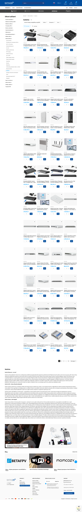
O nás (33, 485)
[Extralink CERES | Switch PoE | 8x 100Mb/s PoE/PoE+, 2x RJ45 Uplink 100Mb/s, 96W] (30, 199)
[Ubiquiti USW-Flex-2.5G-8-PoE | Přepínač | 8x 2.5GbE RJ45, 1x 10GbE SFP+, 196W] (70, 253)
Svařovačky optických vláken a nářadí (13, 66)
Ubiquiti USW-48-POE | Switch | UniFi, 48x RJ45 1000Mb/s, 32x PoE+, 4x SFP (29, 100)
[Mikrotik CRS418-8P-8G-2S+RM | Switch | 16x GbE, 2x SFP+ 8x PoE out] (43, 35)
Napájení (8, 78)
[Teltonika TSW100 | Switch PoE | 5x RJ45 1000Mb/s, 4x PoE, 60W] (56, 335)
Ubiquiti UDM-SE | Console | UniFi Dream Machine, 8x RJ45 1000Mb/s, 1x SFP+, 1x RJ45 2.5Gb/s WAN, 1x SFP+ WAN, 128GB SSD (43, 318)
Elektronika (8, 32)
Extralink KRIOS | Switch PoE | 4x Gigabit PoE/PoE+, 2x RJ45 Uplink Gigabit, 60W (29, 45)
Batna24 (24, 15)
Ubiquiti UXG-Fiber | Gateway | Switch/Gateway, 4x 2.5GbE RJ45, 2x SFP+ (56, 209)
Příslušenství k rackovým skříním (12, 42)
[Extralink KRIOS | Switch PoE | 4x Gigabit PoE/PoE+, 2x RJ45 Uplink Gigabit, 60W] (30, 35)
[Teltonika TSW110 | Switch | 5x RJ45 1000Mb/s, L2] (43, 335)
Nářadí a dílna (8, 36)
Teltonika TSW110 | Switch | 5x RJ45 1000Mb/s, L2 (43, 345)
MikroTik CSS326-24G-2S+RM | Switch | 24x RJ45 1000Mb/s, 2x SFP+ (29, 72)
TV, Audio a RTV (8, 25)
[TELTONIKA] (41, 11)
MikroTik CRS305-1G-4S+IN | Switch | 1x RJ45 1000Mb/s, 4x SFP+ (56, 127)
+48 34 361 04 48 (68, 482)
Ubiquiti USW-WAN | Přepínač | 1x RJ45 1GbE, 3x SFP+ (29, 236)
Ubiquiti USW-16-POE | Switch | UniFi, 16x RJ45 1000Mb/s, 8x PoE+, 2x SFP (56, 100)
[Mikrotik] (27, 11)
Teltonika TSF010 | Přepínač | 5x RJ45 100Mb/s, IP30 (70, 345)
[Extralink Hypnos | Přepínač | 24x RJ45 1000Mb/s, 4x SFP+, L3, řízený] (43, 171)
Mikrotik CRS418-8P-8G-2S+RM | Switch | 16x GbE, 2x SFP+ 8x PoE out (43, 45)
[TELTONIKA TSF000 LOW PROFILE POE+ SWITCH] (70, 117)
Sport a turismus (9, 80)
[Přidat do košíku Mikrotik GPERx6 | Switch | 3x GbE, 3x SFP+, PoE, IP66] (58, 77)
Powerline (8, 61)
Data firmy (34, 491)
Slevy (20, 480)
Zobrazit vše (75, 451)
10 (68, 361)
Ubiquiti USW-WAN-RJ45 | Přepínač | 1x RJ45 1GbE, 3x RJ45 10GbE (69, 209)
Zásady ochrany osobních (36, 483)
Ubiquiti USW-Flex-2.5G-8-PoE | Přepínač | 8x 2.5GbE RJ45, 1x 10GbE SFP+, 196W (70, 263)
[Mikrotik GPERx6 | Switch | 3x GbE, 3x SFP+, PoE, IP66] (56, 62)
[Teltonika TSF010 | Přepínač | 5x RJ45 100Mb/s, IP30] (70, 335)
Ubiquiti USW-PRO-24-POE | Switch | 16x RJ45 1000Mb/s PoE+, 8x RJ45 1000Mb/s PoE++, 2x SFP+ (29, 263)
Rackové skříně (9, 68)
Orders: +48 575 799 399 (68, 490)
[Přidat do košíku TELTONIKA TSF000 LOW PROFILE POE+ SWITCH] (71, 132)
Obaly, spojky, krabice (10, 57)
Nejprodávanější (22, 483)
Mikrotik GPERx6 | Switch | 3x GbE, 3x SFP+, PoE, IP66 (56, 72)
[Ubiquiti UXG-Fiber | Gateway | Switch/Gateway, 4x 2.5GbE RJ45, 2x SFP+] (56, 199)
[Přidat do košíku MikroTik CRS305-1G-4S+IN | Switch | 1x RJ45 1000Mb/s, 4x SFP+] (58, 132)
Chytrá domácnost (9, 30)
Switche (7, 70)
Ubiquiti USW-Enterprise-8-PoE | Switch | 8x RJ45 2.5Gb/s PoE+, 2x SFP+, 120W (43, 291)
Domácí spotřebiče (9, 19)
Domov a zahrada (9, 27)
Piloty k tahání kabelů (10, 59)
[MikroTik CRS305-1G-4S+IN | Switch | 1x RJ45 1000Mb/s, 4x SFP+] (56, 117)
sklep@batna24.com (68, 480)
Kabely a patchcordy (10, 49)
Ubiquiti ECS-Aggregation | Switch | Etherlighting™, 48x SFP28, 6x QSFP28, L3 (56, 318)
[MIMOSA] (54, 11)
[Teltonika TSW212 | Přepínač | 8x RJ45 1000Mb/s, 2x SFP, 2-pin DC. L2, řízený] (70, 35)
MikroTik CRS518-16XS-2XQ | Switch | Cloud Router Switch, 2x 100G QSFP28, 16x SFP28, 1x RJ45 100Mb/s (29, 127)
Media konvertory (9, 53)
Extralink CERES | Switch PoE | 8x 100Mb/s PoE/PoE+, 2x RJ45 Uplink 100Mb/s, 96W (29, 209)
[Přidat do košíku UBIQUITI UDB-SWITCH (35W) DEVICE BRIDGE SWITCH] (31, 159)
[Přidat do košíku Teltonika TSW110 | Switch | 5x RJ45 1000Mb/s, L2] (44, 350)
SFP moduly (8, 51)
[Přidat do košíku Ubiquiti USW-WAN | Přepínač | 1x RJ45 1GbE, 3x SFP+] (31, 241)
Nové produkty (22, 482)
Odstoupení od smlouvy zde (25, 485)
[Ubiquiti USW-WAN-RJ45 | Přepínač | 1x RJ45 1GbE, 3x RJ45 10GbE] (70, 199)
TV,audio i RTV (8, 86)
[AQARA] (68, 11)
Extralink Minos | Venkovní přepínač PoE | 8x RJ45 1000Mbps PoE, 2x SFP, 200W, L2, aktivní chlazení (70, 154)
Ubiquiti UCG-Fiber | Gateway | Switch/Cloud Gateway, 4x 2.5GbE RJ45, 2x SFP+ (56, 45)
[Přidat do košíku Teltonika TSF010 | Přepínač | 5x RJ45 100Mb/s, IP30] (71, 350)
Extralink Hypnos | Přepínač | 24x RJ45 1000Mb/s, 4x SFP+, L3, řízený (43, 182)
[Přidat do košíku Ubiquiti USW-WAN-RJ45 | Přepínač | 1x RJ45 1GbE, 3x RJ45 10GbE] (71, 214)
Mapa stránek (34, 493)
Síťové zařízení (8, 38)
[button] (54, 3)
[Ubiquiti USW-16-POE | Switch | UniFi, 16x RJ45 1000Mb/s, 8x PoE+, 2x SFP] (56, 89)
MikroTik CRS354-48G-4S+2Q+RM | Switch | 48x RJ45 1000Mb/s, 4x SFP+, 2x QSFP (43, 72)
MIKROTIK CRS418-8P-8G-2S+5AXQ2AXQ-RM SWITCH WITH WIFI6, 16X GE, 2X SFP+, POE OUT (56, 154)
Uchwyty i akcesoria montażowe (12, 72)
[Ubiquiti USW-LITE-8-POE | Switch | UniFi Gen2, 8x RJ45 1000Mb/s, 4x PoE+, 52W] (43, 253)
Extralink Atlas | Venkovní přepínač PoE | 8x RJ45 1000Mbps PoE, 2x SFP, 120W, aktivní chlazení (43, 209)
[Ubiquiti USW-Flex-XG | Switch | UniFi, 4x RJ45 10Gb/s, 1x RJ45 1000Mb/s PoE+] (56, 253)
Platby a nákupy (35, 486)
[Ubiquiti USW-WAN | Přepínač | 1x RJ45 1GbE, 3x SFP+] (30, 226)
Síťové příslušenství (9, 46)
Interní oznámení (35, 494)
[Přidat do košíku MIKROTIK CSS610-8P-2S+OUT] (44, 159)
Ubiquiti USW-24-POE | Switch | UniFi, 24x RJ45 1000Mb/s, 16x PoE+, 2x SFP (43, 100)
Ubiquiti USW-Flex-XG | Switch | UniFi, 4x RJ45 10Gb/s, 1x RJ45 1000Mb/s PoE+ (56, 263)
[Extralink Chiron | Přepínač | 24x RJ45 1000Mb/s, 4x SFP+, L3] (56, 171)
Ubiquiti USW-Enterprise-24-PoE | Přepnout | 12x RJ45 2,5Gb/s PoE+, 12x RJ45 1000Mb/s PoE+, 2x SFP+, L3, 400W (70, 291)
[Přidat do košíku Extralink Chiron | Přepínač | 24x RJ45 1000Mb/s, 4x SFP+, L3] (58, 186)
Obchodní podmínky (35, 482)
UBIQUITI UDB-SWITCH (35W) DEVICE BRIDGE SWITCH (29, 154)
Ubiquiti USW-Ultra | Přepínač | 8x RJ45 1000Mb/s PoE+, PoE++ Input (70, 72)
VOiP (7, 74)
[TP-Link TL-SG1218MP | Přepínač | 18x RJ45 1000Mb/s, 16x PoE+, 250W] (70, 89)
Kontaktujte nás (69, 493)
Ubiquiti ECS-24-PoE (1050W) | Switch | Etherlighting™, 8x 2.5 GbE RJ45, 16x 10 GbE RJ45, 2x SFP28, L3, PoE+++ (29, 345)
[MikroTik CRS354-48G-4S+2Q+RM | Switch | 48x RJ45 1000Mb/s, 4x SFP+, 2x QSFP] (43, 62)
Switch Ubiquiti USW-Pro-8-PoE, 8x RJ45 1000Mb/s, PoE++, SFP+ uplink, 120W (56, 236)
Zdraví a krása (8, 82)
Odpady (33, 488)
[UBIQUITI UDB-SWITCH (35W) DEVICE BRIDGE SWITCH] (30, 144)
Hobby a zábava (8, 84)
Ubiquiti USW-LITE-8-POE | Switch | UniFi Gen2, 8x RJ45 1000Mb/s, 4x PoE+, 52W (43, 263)
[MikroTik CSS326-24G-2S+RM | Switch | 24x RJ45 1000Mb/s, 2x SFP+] (30, 62)
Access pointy (8, 40)
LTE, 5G (7, 47)
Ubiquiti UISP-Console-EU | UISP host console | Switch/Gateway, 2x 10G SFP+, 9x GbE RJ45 (29, 318)
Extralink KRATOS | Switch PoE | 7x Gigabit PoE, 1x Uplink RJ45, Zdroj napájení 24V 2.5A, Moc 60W (29, 182)
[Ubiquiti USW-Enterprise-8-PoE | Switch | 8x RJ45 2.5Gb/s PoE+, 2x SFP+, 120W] (43, 280)
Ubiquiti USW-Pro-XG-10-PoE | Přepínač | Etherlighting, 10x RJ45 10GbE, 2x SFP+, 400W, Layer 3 (43, 236)
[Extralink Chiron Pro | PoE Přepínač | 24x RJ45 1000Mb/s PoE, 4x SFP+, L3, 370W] (70, 171)
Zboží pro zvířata (9, 23)
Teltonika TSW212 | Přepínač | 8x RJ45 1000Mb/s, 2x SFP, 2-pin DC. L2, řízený (70, 45)
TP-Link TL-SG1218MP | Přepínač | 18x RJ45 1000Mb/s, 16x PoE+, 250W (70, 100)
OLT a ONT (8, 55)
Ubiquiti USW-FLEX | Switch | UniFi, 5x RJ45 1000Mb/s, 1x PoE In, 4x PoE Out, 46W (29, 291)
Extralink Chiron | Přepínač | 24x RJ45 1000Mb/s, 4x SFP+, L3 (56, 182)
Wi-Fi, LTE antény (9, 44)
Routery (7, 63)
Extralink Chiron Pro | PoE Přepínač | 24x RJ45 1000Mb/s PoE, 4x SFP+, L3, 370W (70, 182)
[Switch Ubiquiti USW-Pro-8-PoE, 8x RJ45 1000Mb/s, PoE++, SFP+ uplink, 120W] (56, 226)
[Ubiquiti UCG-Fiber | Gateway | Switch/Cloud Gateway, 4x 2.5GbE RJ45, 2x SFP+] (56, 35)
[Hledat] (43, 3)
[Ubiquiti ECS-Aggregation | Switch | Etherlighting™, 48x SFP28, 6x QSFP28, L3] (56, 308)
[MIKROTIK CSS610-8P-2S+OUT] (43, 144)
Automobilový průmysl (10, 34)
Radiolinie (8, 64)
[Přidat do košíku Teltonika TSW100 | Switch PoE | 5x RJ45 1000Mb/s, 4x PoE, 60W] (58, 350)
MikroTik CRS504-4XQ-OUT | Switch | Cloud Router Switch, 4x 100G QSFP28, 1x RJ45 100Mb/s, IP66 (43, 127)
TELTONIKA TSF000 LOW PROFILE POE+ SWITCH (69, 127)
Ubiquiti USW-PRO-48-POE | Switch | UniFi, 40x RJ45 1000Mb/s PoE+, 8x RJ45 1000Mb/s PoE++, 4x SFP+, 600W (70, 236)
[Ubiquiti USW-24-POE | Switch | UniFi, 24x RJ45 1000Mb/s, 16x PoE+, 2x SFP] (43, 89)
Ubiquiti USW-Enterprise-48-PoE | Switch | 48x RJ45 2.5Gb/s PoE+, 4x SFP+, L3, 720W (56, 291)
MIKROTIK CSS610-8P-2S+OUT (42, 154)
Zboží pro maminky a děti (10, 21)
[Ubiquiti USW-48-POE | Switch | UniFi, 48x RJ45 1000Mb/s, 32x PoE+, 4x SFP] (30, 89)
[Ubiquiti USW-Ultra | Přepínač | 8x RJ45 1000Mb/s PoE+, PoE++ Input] (70, 62)
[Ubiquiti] (14, 11)
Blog (6, 452)
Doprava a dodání (35, 480)
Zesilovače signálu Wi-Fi (10, 76)
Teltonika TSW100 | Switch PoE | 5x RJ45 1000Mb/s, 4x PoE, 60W (56, 345)
